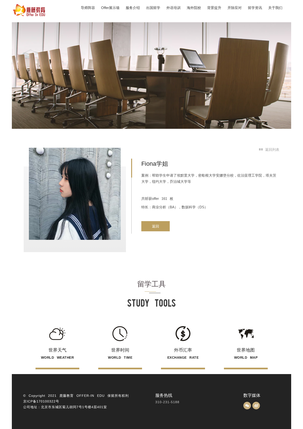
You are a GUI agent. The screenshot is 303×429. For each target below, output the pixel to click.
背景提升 (214, 8)
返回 (155, 226)
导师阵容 (88, 8)
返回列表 (272, 149)
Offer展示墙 (110, 8)
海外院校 (194, 8)
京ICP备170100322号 (41, 401)
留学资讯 (255, 8)
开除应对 (234, 8)
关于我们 (275, 8)
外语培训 (173, 8)
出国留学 (153, 8)
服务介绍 (133, 8)
